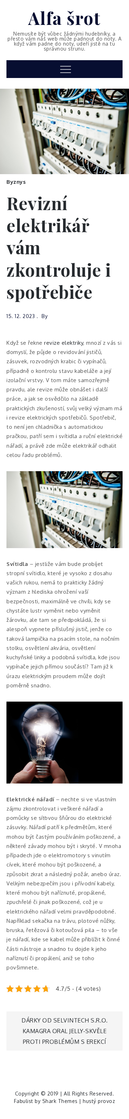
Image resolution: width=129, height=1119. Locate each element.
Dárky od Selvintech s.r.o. (65, 1020)
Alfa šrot (64, 17)
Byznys (16, 181)
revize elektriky (63, 342)
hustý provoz (99, 1101)
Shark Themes (61, 1101)
